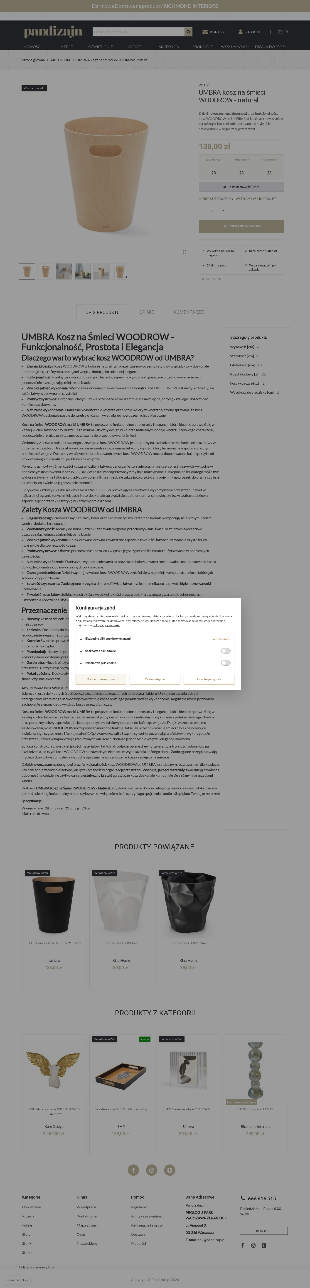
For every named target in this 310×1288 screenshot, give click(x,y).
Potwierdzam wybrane (101, 679)
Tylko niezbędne (155, 679)
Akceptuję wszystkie (209, 679)
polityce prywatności (106, 625)
